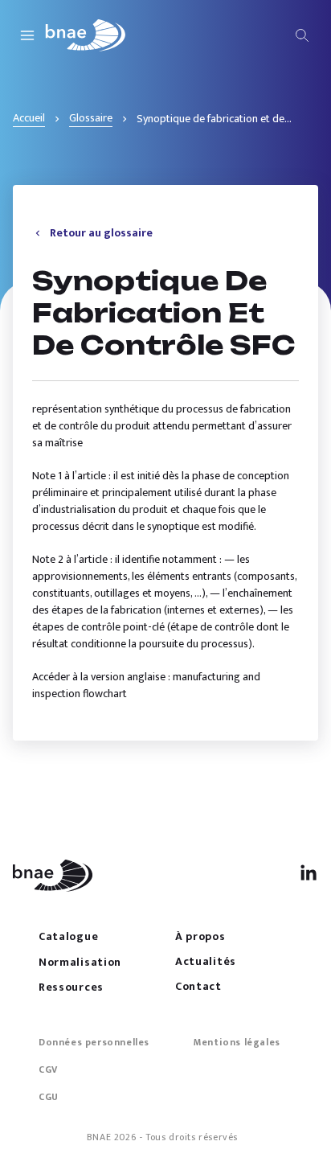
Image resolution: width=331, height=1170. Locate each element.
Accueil (29, 118)
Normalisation (80, 962)
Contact (198, 986)
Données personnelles (94, 1042)
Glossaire (90, 118)
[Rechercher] (302, 35)
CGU (49, 1097)
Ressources (71, 987)
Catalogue (68, 936)
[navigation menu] (27, 35)
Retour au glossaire (101, 233)
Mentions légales (237, 1042)
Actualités (205, 961)
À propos (200, 936)
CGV (48, 1069)
